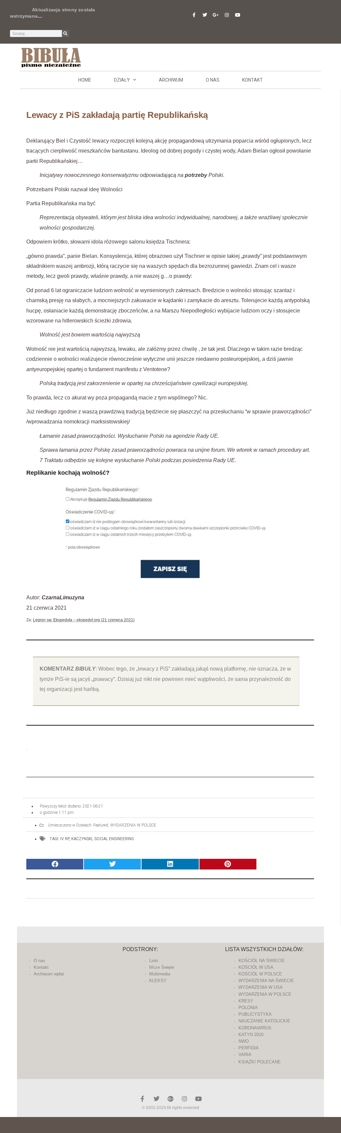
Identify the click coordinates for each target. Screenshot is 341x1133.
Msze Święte (161, 967)
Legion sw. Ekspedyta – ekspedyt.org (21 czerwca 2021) (84, 620)
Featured (100, 825)
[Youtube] (237, 15)
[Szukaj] (65, 33)
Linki (153, 960)
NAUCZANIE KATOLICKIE (264, 1020)
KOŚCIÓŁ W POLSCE (260, 973)
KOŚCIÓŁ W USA (255, 967)
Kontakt (252, 80)
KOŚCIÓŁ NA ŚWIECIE (261, 960)
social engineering (114, 839)
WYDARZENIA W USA (260, 987)
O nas (212, 80)
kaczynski (81, 839)
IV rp (64, 839)
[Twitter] (204, 15)
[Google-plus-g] (215, 15)
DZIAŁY (122, 80)
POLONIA (248, 1007)
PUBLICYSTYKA (255, 1014)
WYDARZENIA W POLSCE (133, 825)
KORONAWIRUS (254, 1027)
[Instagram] (226, 15)
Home (84, 80)
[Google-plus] (170, 1099)
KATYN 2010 (250, 1034)
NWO (243, 1041)
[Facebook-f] (193, 15)
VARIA (244, 1054)
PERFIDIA (248, 1047)
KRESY (245, 1000)
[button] (54, 864)
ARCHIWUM (171, 80)
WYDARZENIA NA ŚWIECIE (266, 980)
